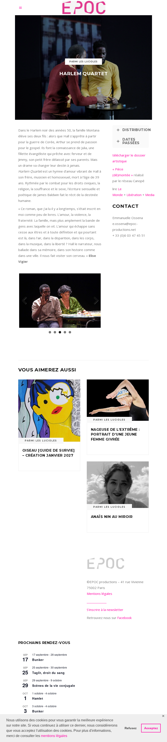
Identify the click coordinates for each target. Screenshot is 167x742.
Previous (25, 300)
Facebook (124, 618)
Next (94, 300)
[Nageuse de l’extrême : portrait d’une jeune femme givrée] (118, 400)
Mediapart (152, 195)
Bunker (37, 659)
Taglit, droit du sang (48, 672)
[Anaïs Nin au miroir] (118, 484)
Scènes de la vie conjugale (53, 685)
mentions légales (54, 736)
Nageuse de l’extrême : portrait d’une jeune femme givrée (115, 434)
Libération (134, 195)
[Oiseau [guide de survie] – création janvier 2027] (49, 410)
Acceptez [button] (151, 728)
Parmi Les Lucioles (83, 61)
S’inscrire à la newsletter (105, 609)
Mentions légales (99, 593)
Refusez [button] (131, 728)
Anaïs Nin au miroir (111, 517)
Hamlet (37, 698)
